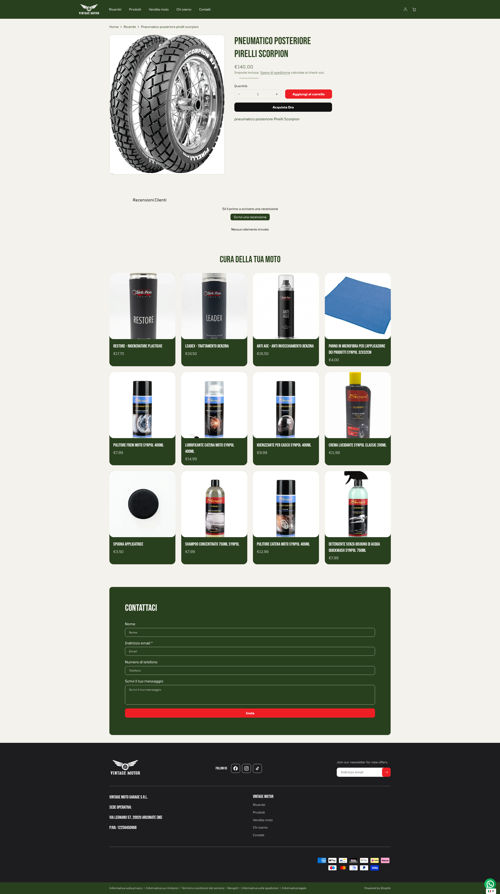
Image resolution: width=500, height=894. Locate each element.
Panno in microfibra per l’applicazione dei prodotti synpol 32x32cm (357, 349)
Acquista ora (283, 107)
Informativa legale (294, 888)
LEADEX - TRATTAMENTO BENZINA (207, 346)
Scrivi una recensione (250, 217)
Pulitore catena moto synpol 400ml (283, 544)
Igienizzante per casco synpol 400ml (284, 445)
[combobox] (491, 891)
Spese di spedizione (275, 72)
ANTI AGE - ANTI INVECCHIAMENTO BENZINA (285, 346)
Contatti (205, 9)
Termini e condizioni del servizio (203, 888)
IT (493, 891)
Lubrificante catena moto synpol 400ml (209, 448)
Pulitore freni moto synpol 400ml (138, 445)
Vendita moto (159, 9)
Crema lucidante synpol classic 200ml (357, 445)
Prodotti (135, 9)
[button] (414, 9)
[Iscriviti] (386, 772)
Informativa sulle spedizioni (260, 888)
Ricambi (115, 9)
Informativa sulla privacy (126, 888)
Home (114, 27)
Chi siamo (184, 9)
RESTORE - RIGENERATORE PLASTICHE (137, 346)
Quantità (240, 86)
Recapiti (233, 888)
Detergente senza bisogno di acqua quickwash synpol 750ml (354, 547)
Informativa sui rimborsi (162, 888)
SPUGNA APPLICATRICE (128, 544)
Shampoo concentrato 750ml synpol (212, 544)
